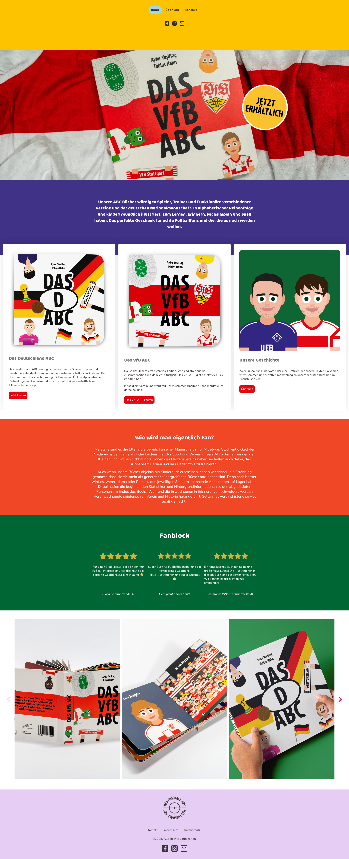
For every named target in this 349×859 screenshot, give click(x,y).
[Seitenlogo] (174, 808)
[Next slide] (340, 699)
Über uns (247, 389)
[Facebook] (167, 23)
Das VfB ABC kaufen (139, 400)
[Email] (182, 23)
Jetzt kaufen (18, 395)
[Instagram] (174, 23)
